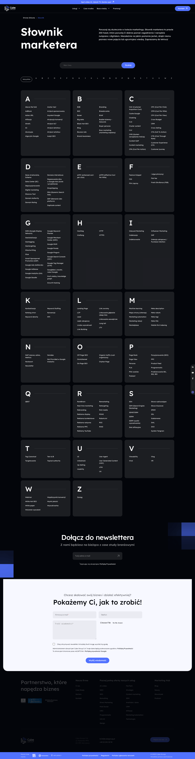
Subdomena (155, 418)
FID (130, 179)
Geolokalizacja (31, 238)
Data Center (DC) (31, 182)
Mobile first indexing (159, 325)
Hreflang (80, 235)
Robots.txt (103, 418)
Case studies (89, 8)
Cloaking (132, 118)
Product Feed (156, 363)
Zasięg (79, 497)
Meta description (157, 308)
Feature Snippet (135, 175)
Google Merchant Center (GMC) (53, 239)
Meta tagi (154, 317)
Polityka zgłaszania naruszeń (123, 755)
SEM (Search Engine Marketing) (136, 407)
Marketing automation (137, 317)
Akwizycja (29, 132)
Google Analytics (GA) (33, 273)
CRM (153, 124)
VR (152, 461)
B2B (78, 107)
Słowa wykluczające (158, 402)
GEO (101, 690)
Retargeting (103, 406)
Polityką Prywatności (125, 648)
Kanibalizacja (30, 308)
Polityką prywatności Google (95, 651)
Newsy (157, 690)
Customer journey (158, 149)
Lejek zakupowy (83, 321)
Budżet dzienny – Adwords (105, 120)
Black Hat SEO (82, 124)
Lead (79, 317)
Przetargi (116, 8)
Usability (80, 469)
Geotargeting (30, 246)
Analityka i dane (132, 702)
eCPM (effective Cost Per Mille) (107, 176)
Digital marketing (32, 190)
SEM (127, 698)
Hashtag (80, 231)
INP (152, 235)
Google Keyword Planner (53, 232)
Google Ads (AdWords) (34, 265)
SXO (152, 427)
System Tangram (157, 431)
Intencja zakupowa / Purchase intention (159, 240)
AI (26, 128)
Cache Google (134, 114)
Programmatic (156, 368)
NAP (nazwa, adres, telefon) (32, 356)
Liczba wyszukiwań (84, 325)
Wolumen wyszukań (32, 510)
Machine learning (135, 308)
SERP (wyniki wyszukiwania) (134, 422)
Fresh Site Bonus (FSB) (159, 182)
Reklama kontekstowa (85, 418)
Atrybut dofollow (53, 128)
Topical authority (53, 461)
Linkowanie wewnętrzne (108, 319)
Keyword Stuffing (54, 308)
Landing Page (82, 308)
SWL (153, 423)
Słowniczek (159, 694)
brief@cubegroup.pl (107, 739)
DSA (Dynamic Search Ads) (55, 193)
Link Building (82, 329)
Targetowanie (30, 461)
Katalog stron (30, 313)
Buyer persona (104, 126)
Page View (133, 359)
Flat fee (154, 178)
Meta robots (155, 313)
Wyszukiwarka (52, 506)
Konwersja (51, 313)
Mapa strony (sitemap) (138, 313)
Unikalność (81, 461)
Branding (102, 107)
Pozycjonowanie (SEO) (159, 355)
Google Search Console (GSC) (56, 258)
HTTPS (101, 235)
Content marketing (136, 145)
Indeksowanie (134, 239)
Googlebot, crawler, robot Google (55, 271)
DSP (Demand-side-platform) (54, 200)
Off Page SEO (82, 355)
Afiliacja (28, 119)
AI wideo (103, 686)
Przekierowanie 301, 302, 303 (158, 373)
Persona (132, 363)
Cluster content (135, 126)
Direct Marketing (106, 702)
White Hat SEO (31, 501)
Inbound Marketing (136, 231)
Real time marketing (85, 406)
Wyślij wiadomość (97, 660)
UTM (101, 467)
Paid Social (104, 707)
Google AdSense (31, 269)
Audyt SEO (51, 136)
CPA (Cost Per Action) (137, 149)
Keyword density (31, 317)
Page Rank (133, 355)
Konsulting (104, 698)
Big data (80, 119)
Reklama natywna (84, 423)
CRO (101, 711)
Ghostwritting (30, 250)
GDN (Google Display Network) (33, 232)
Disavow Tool (30, 194)
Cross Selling (156, 128)
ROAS (101, 414)
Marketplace (134, 325)
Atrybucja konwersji (55, 119)
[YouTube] (193, 373)
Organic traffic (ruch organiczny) (107, 356)
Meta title (154, 321)
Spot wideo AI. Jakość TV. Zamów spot (96, 2)
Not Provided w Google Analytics (56, 360)
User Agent (103, 457)
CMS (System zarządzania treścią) (137, 135)
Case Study (80, 690)
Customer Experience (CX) (159, 144)
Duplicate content (54, 205)
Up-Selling (81, 465)
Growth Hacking (53, 283)
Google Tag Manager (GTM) (55, 264)
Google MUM (52, 244)
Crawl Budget (156, 119)
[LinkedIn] (193, 367)
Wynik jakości (52, 501)
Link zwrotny (104, 308)
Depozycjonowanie (32, 186)
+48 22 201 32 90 (106, 742)
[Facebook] (193, 379)
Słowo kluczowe (157, 406)
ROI (100, 423)
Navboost (29, 362)
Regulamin (105, 755)
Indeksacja (133, 235)
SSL (152, 414)
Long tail (102, 323)
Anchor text (51, 107)
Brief (101, 115)
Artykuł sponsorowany (56, 111)
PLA (130, 368)
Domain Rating (31, 202)
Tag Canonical (30, 457)
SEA (130, 402)
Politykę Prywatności (108, 564)
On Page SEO (82, 363)
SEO (101, 694)
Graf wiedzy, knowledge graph (56, 277)
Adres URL (29, 115)
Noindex (50, 355)
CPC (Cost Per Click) (159, 107)
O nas (78, 686)
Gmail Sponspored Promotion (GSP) (32, 259)
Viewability (133, 457)
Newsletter (29, 366)
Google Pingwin (53, 252)
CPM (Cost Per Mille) (159, 111)
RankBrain (81, 402)
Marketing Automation (134, 715)
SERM (131, 417)
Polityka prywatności (90, 755)
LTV (100, 328)
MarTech (129, 686)
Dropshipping (52, 188)
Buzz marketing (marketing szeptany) (107, 131)
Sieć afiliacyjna (135, 427)
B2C (78, 111)
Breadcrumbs (104, 111)
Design (102, 723)
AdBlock (28, 111)
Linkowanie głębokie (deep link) (107, 314)
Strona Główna (29, 18)
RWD (101, 427)
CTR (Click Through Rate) (158, 137)
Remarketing (104, 402)
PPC (152, 359)
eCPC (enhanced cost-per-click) (85, 176)
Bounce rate (81, 132)
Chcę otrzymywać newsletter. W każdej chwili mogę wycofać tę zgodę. (82, 644)
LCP (78, 313)
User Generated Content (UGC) (108, 462)
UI (78, 457)
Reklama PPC (82, 427)
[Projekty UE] (192, 392)
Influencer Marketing (159, 231)
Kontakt (181, 8)
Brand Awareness (84, 136)
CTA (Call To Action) (158, 132)
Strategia (129, 690)
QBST (27, 402)
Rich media (103, 410)
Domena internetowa (55, 175)
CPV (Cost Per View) (159, 115)
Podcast (132, 376)
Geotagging (29, 242)
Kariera (78, 694)
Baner (79, 115)
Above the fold (31, 107)
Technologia (130, 719)
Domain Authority (32, 198)
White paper (30, 506)
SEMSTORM (133, 412)
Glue (27, 254)
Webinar (28, 497)
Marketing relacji (135, 321)
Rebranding (81, 410)
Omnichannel (82, 359)
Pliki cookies (134, 372)
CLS (130, 122)
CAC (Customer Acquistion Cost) (135, 108)
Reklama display (83, 414)
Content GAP (134, 141)
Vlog (153, 457)
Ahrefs (27, 124)
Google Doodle (31, 278)
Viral (131, 461)
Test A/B (50, 457)
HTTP (101, 231)
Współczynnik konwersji (56, 497)
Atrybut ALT (51, 124)
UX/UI (102, 719)
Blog (79, 128)
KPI (48, 317)
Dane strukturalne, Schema (32, 176)
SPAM (153, 410)
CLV (130, 130)
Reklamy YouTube (84, 431)
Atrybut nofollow (53, 132)
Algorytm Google (32, 136)
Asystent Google (53, 115)
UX (100, 471)
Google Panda (52, 248)
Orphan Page (104, 362)
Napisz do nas (158, 740)
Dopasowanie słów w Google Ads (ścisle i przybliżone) (55, 181)
